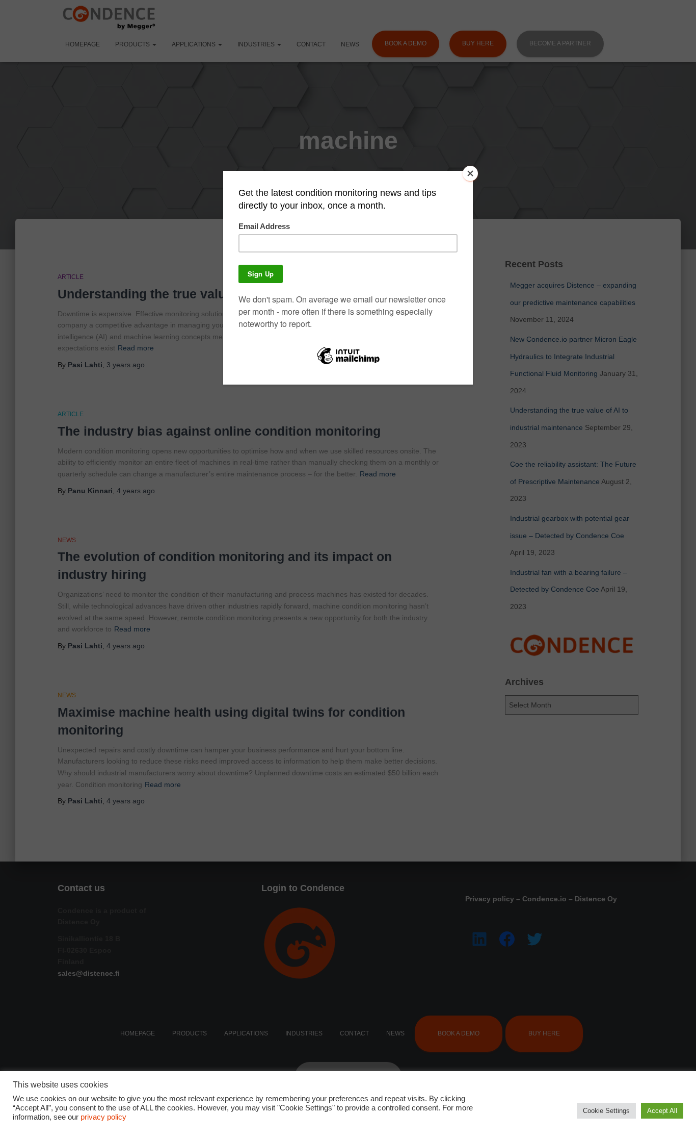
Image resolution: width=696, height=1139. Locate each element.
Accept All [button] (662, 1111)
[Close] (470, 173)
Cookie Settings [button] (606, 1111)
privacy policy (103, 1117)
